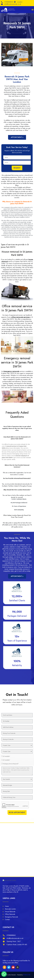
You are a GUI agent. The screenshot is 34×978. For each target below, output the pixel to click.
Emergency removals (11, 371)
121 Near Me (26, 975)
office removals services (20, 317)
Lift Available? (6, 756)
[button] (32, 9)
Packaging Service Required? (11, 764)
